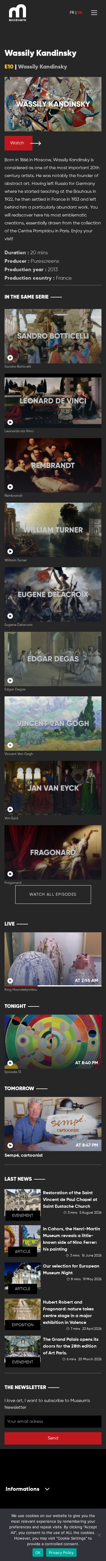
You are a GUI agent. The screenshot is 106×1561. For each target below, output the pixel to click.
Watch (17, 143)
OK (38, 1552)
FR (72, 13)
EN (79, 13)
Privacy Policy (61, 1552)
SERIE (85, 297)
